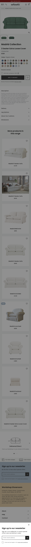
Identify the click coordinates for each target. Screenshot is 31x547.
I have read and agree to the (16, 542)
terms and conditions (23, 542)
